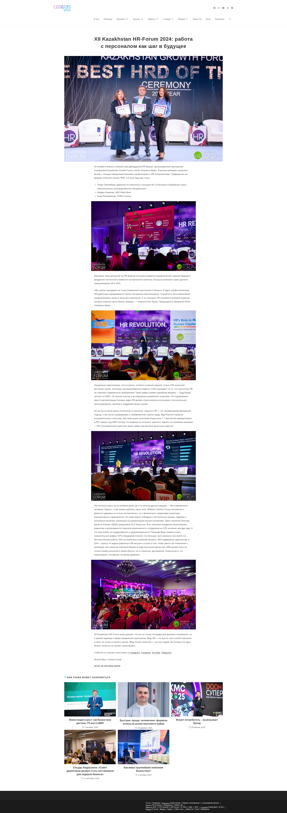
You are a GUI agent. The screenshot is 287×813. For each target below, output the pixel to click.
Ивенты (149, 807)
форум (117, 666)
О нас (148, 803)
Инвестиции (175, 803)
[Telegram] (232, 8)
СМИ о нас (179, 809)
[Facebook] (214, 8)
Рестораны (157, 805)
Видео (162, 809)
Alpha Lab (178, 805)
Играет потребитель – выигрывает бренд (197, 721)
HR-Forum (175, 807)
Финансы (166, 803)
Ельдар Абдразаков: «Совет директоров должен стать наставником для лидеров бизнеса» (90, 771)
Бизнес (149, 805)
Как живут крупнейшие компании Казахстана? (143, 769)
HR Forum (108, 666)
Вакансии (205, 809)
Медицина (168, 805)
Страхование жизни (210, 803)
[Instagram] (219, 8)
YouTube (156, 652)
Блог (197, 809)
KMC (191, 807)
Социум (204, 807)
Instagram (135, 652)
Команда (156, 803)
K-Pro (221, 807)
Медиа (148, 810)
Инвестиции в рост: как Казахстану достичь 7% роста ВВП (90, 721)
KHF (196, 807)
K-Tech (184, 807)
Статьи (155, 809)
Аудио (169, 809)
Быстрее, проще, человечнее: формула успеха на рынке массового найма (143, 722)
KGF (154, 807)
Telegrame (166, 652)
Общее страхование (191, 803)
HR (102, 666)
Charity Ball (212, 807)
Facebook (146, 652)
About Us (189, 809)
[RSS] (228, 8)
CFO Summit (163, 807)
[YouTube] (223, 8)
